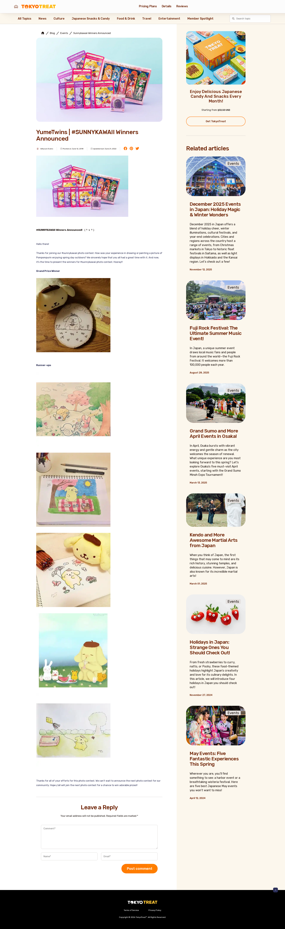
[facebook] (125, 149)
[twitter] (137, 149)
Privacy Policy (154, 910)
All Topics (24, 18)
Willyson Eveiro (46, 149)
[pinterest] (131, 149)
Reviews (182, 6)
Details (166, 6)
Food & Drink (126, 18)
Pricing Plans (148, 6)
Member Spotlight (200, 18)
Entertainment (169, 18)
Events (64, 33)
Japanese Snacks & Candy (91, 18)
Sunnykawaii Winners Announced (92, 33)
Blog (52, 33)
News (42, 18)
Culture (59, 18)
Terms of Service (131, 910)
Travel (146, 18)
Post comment (139, 869)
